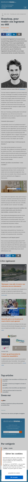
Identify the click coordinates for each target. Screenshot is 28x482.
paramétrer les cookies (14, 473)
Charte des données (16, 467)
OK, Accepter (14, 477)
